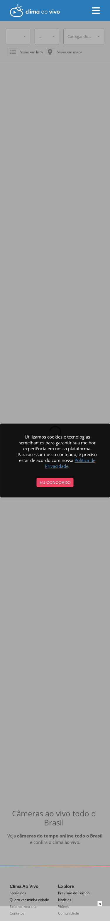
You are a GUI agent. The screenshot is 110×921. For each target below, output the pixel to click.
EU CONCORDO (55, 482)
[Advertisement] (55, 913)
